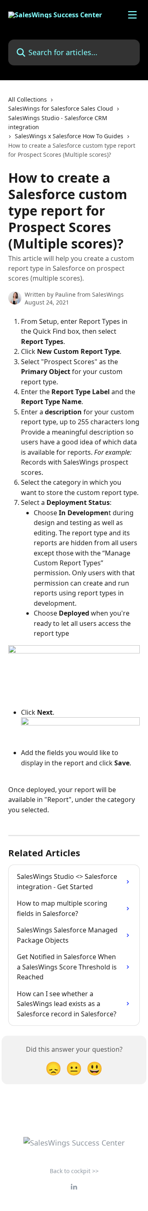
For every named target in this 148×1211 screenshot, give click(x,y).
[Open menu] (132, 15)
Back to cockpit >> (74, 1171)
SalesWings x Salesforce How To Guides (69, 136)
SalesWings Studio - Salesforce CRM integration (57, 122)
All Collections (27, 99)
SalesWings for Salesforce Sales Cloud (60, 108)
